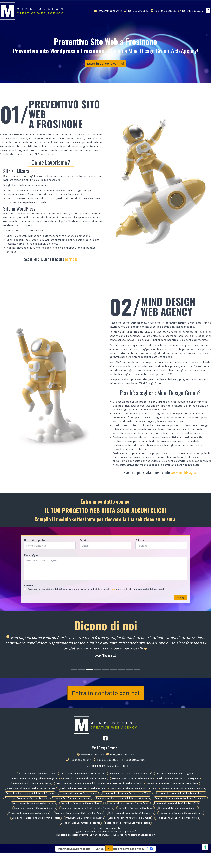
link (113, 589)
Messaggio (31, 555)
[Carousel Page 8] (129, 669)
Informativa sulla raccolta (74, 848)
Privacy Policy (97, 828)
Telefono (140, 540)
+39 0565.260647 (138, 10)
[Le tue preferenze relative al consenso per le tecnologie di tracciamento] (205, 847)
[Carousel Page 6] (113, 669)
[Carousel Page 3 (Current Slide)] (89, 669)
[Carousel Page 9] (137, 669)
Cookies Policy (114, 828)
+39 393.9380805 (165, 10)
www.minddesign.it (184, 472)
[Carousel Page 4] (97, 669)
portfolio (71, 259)
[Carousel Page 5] (105, 669)
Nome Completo (34, 540)
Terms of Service (139, 834)
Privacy (28, 585)
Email (83, 540)
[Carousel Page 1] (74, 669)
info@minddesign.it (109, 10)
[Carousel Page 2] (81, 669)
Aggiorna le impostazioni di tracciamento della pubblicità (105, 831)
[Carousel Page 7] (121, 669)
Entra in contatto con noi (105, 63)
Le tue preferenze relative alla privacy (120, 848)
